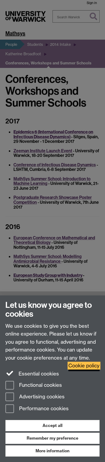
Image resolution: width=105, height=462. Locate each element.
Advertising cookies (41, 397)
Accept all (52, 425)
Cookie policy (84, 366)
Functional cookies (40, 385)
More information (52, 450)
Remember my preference (52, 438)
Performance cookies (43, 409)
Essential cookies (38, 374)
